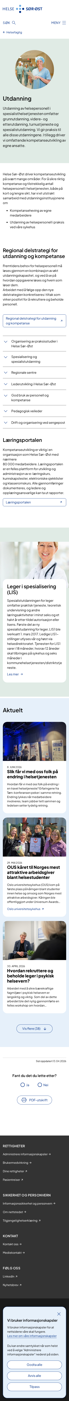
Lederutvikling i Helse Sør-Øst (33, 384)
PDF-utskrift (38, 1100)
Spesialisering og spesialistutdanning (25, 359)
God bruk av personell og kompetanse (30, 397)
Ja (27, 1085)
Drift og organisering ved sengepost (38, 422)
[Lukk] (59, 1314)
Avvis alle (34, 1375)
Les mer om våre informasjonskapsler (32, 1336)
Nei (45, 1085)
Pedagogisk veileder (26, 411)
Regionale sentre (23, 372)
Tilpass (35, 1386)
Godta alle (34, 1364)
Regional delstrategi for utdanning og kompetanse (31, 320)
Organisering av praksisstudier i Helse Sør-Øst (34, 343)
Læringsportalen (18, 502)
